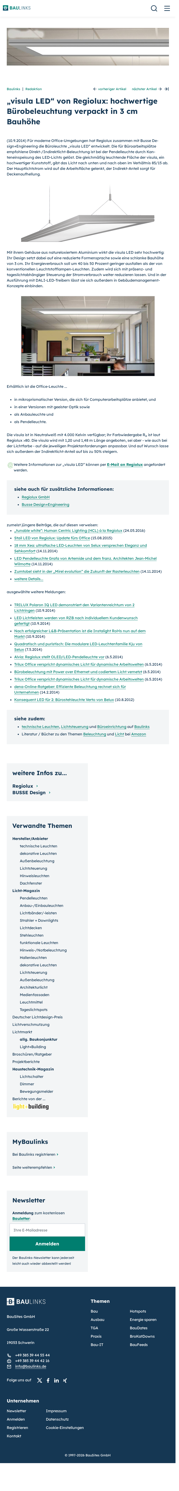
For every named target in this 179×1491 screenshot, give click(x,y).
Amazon (138, 734)
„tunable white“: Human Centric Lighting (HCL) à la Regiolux (68, 530)
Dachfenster (31, 883)
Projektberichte (26, 1061)
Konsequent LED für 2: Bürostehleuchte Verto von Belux (64, 699)
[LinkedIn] (58, 1380)
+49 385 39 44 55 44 (32, 1355)
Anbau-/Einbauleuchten (41, 905)
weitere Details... (28, 578)
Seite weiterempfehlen (32, 1167)
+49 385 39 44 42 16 (32, 1360)
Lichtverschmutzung (30, 1024)
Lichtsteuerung (74, 726)
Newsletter (16, 1411)
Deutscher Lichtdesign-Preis (37, 1017)
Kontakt (14, 1436)
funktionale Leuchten (39, 942)
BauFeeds (139, 1344)
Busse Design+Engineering (45, 504)
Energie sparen (143, 1319)
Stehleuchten (32, 935)
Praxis (96, 1336)
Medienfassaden (34, 994)
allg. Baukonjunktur (38, 1039)
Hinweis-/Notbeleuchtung (43, 950)
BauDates (139, 1328)
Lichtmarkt (22, 1032)
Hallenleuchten (33, 957)
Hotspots (138, 1311)
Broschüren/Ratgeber (32, 1054)
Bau (94, 1311)
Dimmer (27, 1084)
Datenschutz (57, 1419)
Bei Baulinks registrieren (33, 1154)
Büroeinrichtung (111, 726)
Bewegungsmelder (36, 1091)
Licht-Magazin (26, 890)
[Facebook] (49, 1380)
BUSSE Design (29, 792)
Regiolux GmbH (36, 497)
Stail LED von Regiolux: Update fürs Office (52, 538)
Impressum (56, 1411)
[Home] (46, 1304)
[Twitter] (41, 1380)
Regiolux (23, 786)
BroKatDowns (142, 1336)
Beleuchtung (94, 734)
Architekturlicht (34, 987)
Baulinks (13, 89)
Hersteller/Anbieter (30, 838)
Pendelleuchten (34, 898)
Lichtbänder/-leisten (38, 913)
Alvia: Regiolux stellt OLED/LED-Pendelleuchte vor (59, 657)
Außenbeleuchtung (37, 861)
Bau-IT (97, 1344)
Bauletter (21, 1218)
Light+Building (33, 1046)
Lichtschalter (31, 1076)
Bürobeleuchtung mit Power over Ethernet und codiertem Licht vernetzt (78, 671)
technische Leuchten (40, 726)
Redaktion (33, 89)
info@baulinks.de (30, 1366)
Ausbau (97, 1319)
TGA (94, 1328)
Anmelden (16, 1419)
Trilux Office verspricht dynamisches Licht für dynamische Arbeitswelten (79, 664)
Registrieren (17, 1427)
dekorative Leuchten (38, 853)
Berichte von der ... (28, 1098)
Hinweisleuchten (34, 875)
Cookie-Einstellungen (65, 1427)
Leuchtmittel (31, 1002)
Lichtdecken (31, 927)
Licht (119, 734)
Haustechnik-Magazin (33, 1069)
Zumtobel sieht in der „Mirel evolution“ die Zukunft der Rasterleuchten (77, 571)
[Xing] (66, 1380)
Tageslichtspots (34, 1009)
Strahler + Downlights (39, 920)
